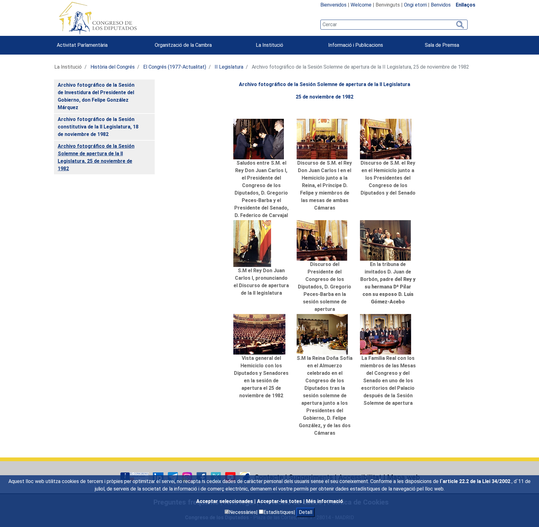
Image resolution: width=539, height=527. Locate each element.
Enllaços (465, 5)
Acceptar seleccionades (225, 501)
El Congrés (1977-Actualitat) (174, 67)
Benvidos (441, 5)
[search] (394, 25)
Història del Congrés (112, 67)
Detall (305, 512)
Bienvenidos (333, 5)
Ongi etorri (415, 5)
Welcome (361, 5)
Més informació (324, 501)
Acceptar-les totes (280, 501)
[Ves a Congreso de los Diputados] (98, 18)
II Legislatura (229, 67)
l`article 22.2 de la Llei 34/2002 (476, 481)
